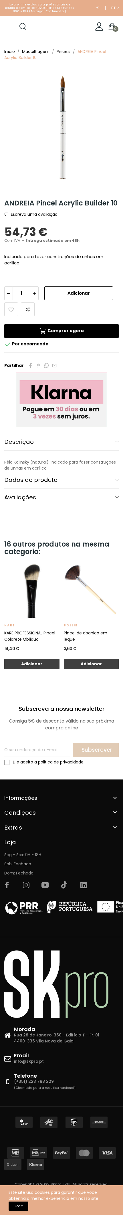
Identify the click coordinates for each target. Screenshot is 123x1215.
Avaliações (20, 497)
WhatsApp (47, 365)
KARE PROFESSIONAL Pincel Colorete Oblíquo (29, 636)
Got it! (18, 1206)
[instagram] (26, 885)
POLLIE (71, 625)
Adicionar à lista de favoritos (11, 309)
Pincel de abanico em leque (85, 636)
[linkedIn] (83, 885)
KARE (9, 625)
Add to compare (28, 309)
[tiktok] (64, 885)
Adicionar (79, 293)
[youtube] (45, 885)
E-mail (55, 365)
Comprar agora (65, 331)
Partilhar (31, 365)
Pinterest (39, 365)
